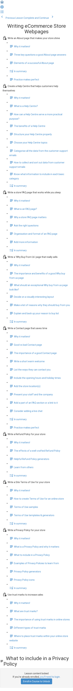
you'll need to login (50, 676)
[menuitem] (2, 8)
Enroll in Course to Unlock (36, 681)
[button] (2, 3)
